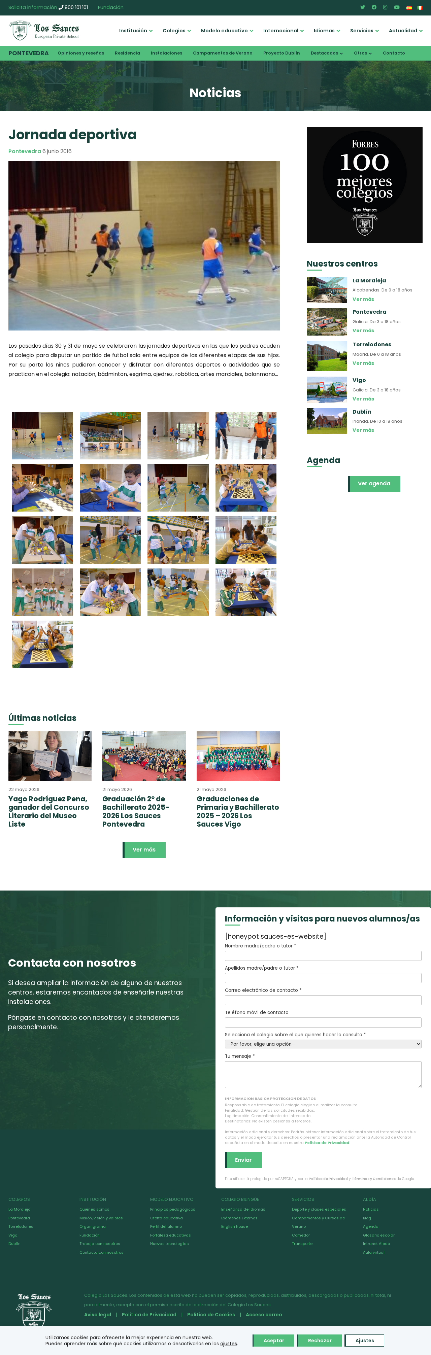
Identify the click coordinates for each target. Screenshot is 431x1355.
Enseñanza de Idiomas (243, 1209)
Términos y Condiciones (374, 1178)
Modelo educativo (224, 30)
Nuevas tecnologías (169, 1243)
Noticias (371, 1209)
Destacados (324, 53)
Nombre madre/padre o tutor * (260, 946)
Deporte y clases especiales (319, 1209)
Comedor (301, 1235)
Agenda (370, 1226)
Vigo (12, 1235)
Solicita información (32, 7)
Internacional (280, 30)
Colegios (174, 30)
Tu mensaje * (240, 1056)
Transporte (302, 1243)
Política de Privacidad (327, 1142)
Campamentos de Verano (223, 53)
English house (234, 1226)
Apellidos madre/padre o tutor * (261, 968)
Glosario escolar (379, 1235)
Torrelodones (20, 1226)
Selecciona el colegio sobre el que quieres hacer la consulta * (295, 1035)
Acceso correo (264, 1314)
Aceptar (274, 1340)
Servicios (361, 30)
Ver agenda (374, 483)
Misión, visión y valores (101, 1218)
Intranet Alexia (376, 1243)
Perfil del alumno (166, 1226)
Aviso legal (97, 1314)
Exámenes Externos (239, 1218)
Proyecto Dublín (281, 53)
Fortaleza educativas (170, 1235)
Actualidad (403, 30)
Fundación (111, 7)
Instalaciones (166, 53)
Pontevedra (28, 53)
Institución (133, 30)
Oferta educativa (166, 1218)
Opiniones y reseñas (81, 53)
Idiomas (324, 30)
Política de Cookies (211, 1314)
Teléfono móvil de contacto (257, 1012)
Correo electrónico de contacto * (263, 990)
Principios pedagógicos (172, 1209)
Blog (367, 1218)
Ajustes (365, 1340)
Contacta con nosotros (101, 1252)
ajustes (228, 1344)
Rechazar (320, 1340)
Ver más (144, 850)
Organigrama (92, 1226)
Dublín (14, 1243)
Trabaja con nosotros (99, 1243)
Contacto (394, 53)
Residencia (127, 53)
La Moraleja (19, 1209)
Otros (360, 53)
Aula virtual (374, 1252)
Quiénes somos (94, 1209)
